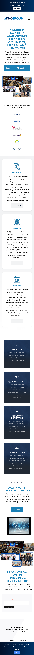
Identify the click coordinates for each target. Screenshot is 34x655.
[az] (17, 134)
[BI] (17, 148)
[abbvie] (17, 113)
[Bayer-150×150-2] (17, 141)
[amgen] (17, 121)
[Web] (17, 127)
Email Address (8, 600)
